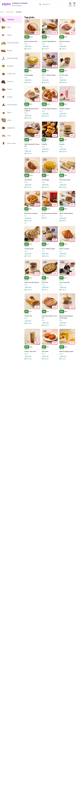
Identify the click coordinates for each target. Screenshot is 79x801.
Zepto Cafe (9, 12)
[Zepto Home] (6, 4)
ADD (37, 32)
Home (1, 12)
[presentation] (5, 12)
